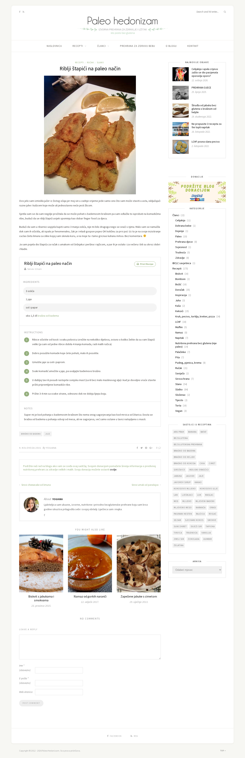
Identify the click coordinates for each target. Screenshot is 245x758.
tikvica (178, 532)
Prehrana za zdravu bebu (137, 46)
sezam (177, 520)
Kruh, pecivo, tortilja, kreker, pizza (195, 316)
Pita (177, 357)
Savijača (180, 373)
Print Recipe (146, 264)
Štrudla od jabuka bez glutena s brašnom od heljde (204, 109)
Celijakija (180, 220)
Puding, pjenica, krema (188, 362)
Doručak (180, 289)
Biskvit (179, 273)
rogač (212, 513)
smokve (211, 520)
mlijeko (187, 501)
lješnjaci (187, 495)
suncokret (180, 526)
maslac (209, 495)
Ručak (90, 62)
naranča (201, 507)
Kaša (178, 305)
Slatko (179, 389)
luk (199, 495)
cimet (212, 463)
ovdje (113, 469)
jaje (47, 434)
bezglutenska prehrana (188, 444)
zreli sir (179, 539)
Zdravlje (180, 257)
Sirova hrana (182, 378)
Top (222, 750)
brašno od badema (31, 434)
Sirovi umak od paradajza (145, 484)
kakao (198, 482)
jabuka (178, 476)
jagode (190, 476)
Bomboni (180, 279)
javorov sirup (182, 482)
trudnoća (192, 532)
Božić (178, 284)
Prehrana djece (184, 241)
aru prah (179, 431)
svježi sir (196, 526)
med (176, 501)
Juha (178, 300)
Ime (25, 668)
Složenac (180, 394)
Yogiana (51, 447)
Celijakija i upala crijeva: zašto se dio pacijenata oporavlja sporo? (205, 72)
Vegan (178, 411)
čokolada (193, 539)
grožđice (179, 469)
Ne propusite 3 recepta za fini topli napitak (206, 125)
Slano (100, 62)
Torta (178, 405)
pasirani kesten (183, 513)
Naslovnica (54, 46)
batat (204, 431)
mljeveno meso (183, 507)
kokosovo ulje (209, 488)
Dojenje (179, 231)
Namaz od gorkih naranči (90, 596)
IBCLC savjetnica (181, 263)
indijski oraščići (199, 469)
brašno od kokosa (185, 463)
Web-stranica (26, 692)
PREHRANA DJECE (201, 87)
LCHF (178, 321)
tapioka (210, 526)
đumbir (207, 539)
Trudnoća (180, 252)
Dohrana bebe (183, 225)
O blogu (171, 46)
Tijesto (179, 400)
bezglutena (181, 438)
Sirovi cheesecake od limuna (36, 484)
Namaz (179, 332)
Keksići (179, 311)
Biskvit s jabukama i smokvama (41, 598)
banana (192, 431)
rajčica (200, 513)
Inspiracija (181, 295)
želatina (179, 545)
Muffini (179, 327)
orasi (213, 507)
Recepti (78, 46)
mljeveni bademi (205, 501)
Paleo (178, 236)
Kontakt (192, 46)
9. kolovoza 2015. (30, 447)
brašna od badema (48, 315)
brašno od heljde (184, 457)
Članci (101, 46)
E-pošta (25, 681)
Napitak (179, 338)
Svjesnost (181, 247)
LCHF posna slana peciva (206, 141)
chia (202, 463)
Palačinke (180, 352)
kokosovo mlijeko (185, 488)
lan (176, 495)
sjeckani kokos (194, 520)
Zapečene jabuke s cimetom (139, 596)
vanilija (206, 532)
